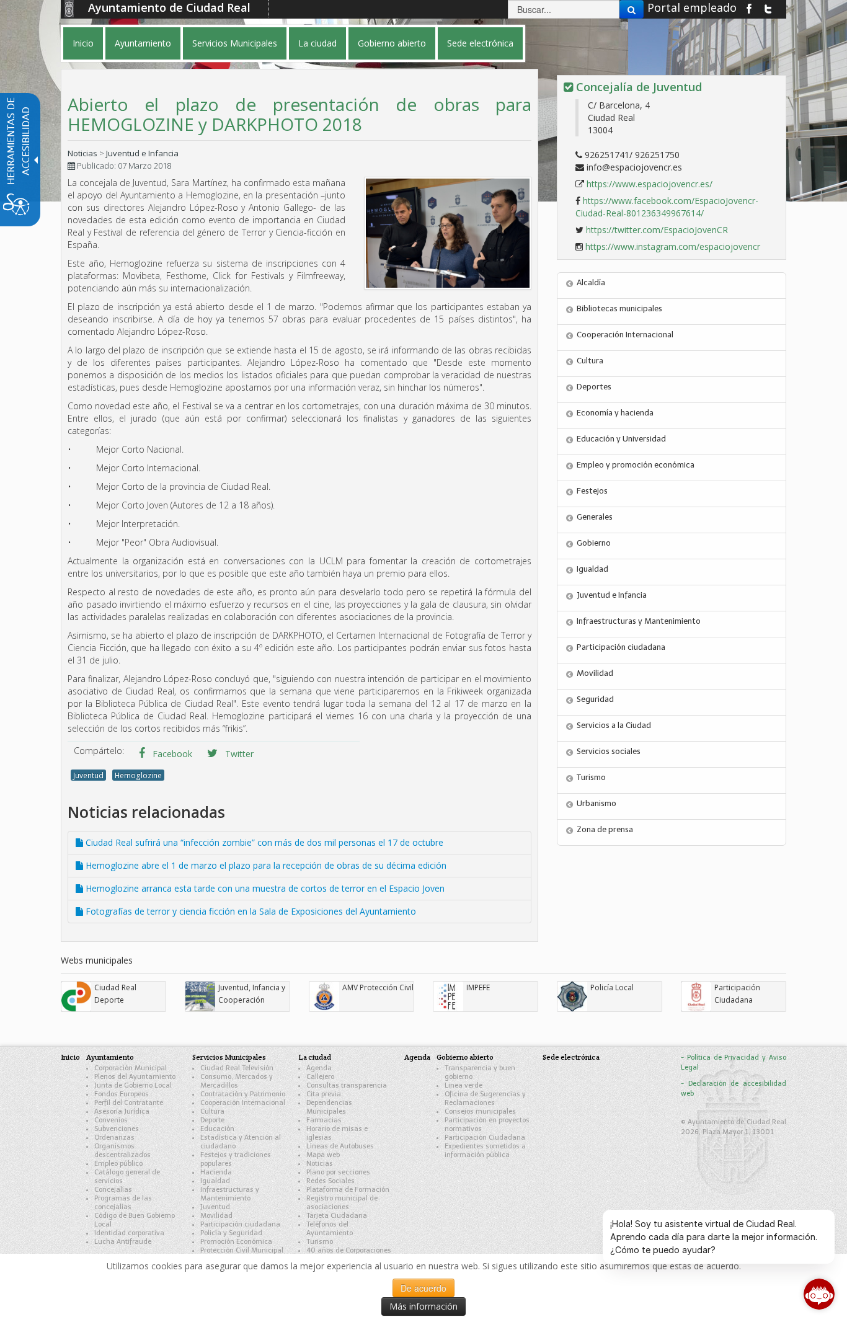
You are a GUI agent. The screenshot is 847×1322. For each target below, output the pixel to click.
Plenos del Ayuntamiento (134, 1077)
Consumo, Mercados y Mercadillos (236, 1081)
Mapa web (323, 1155)
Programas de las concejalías (123, 1202)
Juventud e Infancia (142, 153)
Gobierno (594, 543)
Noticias (82, 153)
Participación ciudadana (621, 647)
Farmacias (324, 1120)
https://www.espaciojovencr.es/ (649, 184)
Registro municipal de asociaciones (342, 1202)
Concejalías (113, 1190)
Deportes (594, 386)
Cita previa (323, 1094)
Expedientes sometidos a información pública (485, 1150)
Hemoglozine (138, 775)
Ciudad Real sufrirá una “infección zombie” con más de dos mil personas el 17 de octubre (263, 842)
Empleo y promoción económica (635, 464)
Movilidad (595, 673)
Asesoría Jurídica (121, 1111)
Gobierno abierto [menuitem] (392, 43)
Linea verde (463, 1085)
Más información (423, 1306)
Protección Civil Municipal (241, 1250)
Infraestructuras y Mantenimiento (639, 621)
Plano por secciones (338, 1172)
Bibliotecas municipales (619, 308)
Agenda (319, 1068)
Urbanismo (596, 803)
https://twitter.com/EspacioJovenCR (657, 230)
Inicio (70, 1057)
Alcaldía (591, 282)
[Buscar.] (631, 9)
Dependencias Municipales (329, 1107)
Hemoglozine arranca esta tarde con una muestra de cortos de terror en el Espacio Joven (264, 888)
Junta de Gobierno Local (133, 1085)
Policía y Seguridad (231, 1233)
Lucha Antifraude (122, 1242)
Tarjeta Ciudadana (336, 1216)
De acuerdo (423, 1288)
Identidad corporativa (129, 1233)
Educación (217, 1129)
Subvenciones (116, 1129)
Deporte (212, 1120)
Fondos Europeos (121, 1094)
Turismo (591, 777)
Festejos (592, 490)
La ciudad (314, 1057)
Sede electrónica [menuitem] (480, 43)
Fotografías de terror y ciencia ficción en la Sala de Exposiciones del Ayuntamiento (249, 911)
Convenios (111, 1120)
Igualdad (592, 569)
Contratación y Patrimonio (242, 1094)
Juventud (88, 775)
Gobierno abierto (465, 1057)
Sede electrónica (571, 1057)
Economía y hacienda (615, 412)
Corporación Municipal (130, 1068)
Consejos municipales (480, 1111)
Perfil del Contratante (128, 1103)
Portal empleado (692, 7)
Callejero (320, 1077)
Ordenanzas (114, 1137)
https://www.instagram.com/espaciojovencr (672, 246)
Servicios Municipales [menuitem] (234, 43)
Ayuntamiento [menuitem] (143, 43)
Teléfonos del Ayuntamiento (329, 1228)
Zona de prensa (605, 829)
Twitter (238, 754)
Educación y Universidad (621, 438)
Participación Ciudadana (485, 1137)
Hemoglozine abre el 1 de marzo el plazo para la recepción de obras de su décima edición (264, 865)
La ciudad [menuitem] (317, 43)
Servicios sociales (609, 751)
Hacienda (216, 1172)
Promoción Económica (236, 1242)
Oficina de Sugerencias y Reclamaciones (485, 1098)
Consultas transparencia (346, 1085)
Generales (595, 516)
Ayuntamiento (110, 1057)
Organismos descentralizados (122, 1150)
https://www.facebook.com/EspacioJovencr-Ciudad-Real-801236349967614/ (666, 207)
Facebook (171, 754)
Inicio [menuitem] (83, 43)
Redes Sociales (330, 1181)
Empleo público (118, 1164)
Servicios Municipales (229, 1057)
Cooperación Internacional (625, 334)
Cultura (590, 360)
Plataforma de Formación (347, 1190)
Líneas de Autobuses (340, 1146)
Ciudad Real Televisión (236, 1068)
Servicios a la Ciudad (614, 725)
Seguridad (595, 699)
